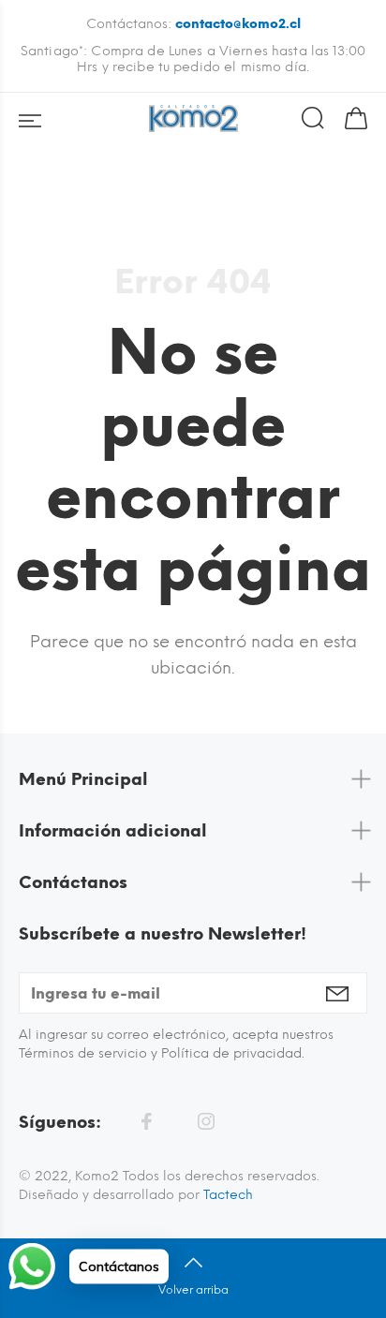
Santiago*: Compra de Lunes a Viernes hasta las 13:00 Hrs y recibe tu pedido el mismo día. (193, 59)
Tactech (228, 1195)
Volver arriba (193, 1289)
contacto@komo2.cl (238, 24)
